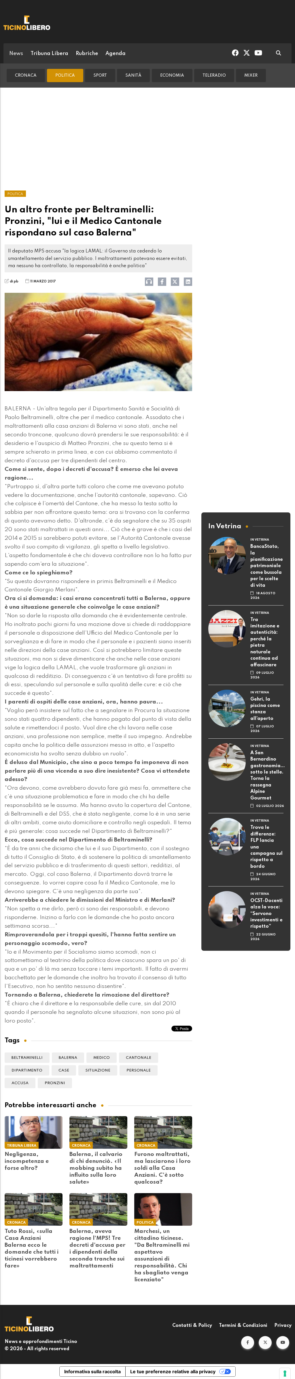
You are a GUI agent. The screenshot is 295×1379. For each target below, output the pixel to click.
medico (101, 1058)
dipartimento (27, 1070)
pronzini (55, 1083)
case (63, 1070)
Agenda (115, 53)
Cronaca (26, 75)
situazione (97, 1070)
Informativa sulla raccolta (92, 1371)
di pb (14, 281)
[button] (247, 1342)
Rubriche (87, 53)
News (16, 53)
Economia (172, 75)
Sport (100, 75)
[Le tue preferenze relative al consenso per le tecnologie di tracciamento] (284, 1373)
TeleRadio (214, 75)
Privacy (283, 1325)
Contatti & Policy (192, 1325)
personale (138, 1070)
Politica (65, 75)
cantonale (138, 1058)
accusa (20, 1083)
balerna (68, 1058)
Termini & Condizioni (243, 1325)
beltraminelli (27, 1058)
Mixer (251, 75)
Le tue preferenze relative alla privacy (172, 1371)
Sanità (133, 75)
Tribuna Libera (49, 53)
